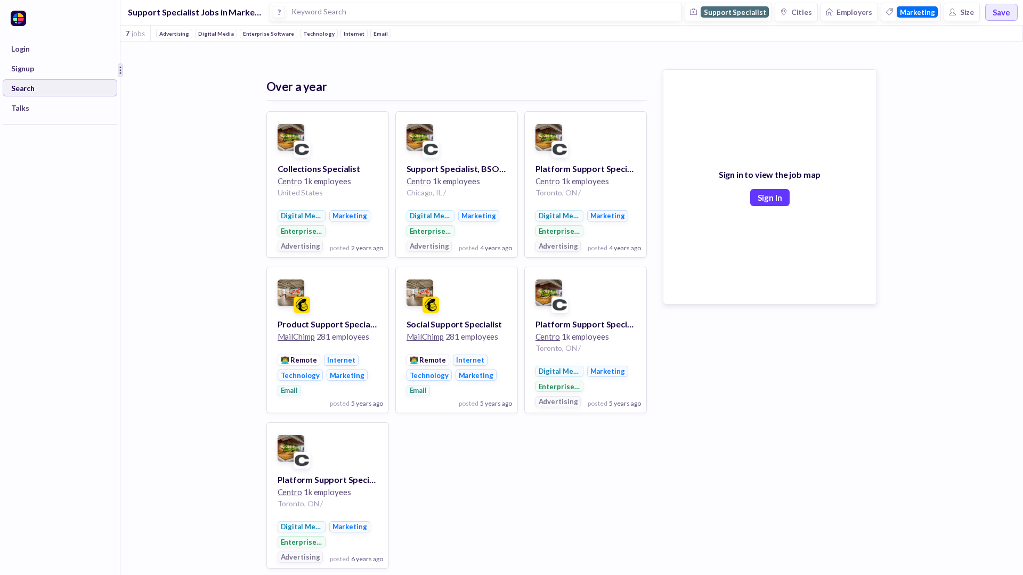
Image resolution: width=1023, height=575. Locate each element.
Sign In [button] (770, 197)
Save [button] (1001, 12)
